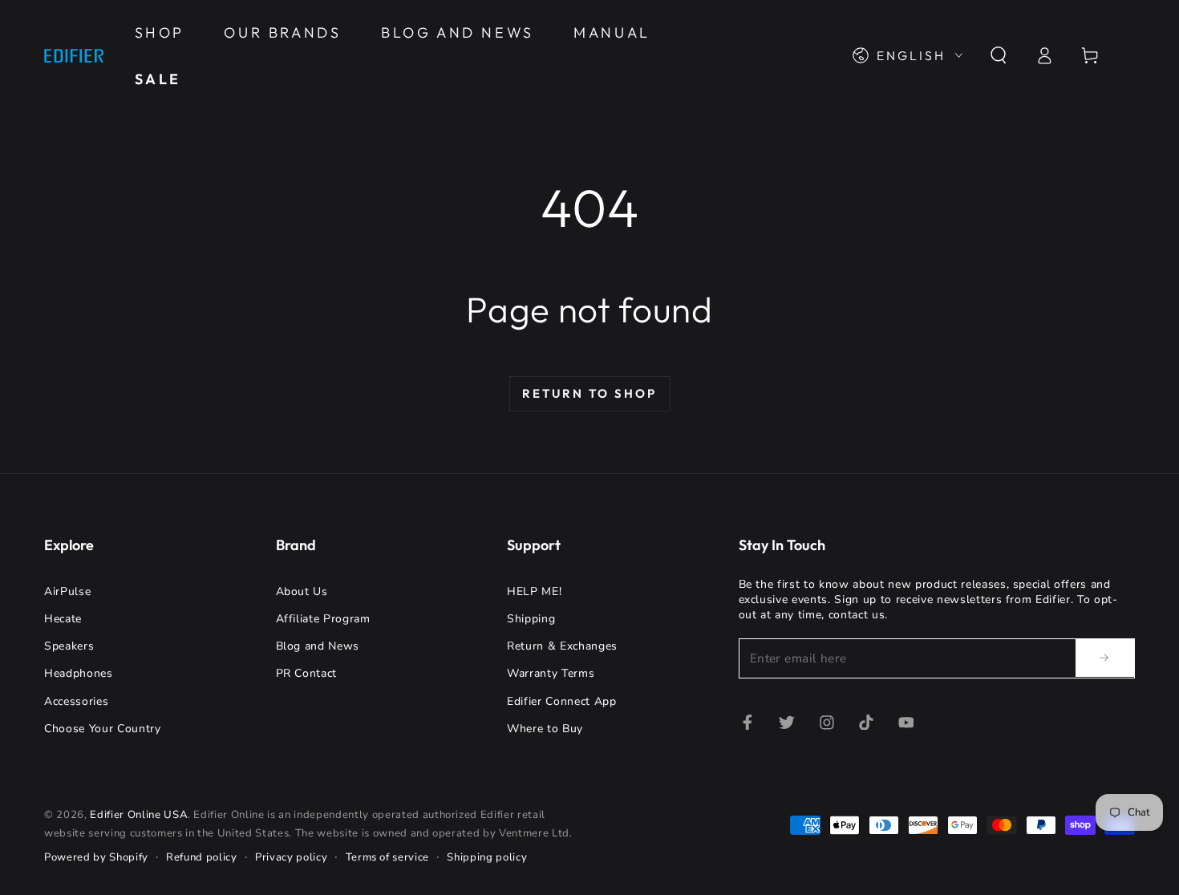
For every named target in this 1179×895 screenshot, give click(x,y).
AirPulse (67, 591)
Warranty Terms (550, 673)
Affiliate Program (323, 618)
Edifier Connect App (562, 701)
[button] (998, 55)
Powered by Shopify (96, 857)
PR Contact (307, 673)
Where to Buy (545, 728)
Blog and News (318, 646)
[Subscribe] (1105, 657)
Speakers (69, 646)
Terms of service (388, 857)
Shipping (531, 618)
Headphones (78, 673)
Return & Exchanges (562, 646)
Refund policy (201, 857)
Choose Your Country (102, 728)
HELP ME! (534, 591)
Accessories (76, 701)
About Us (302, 591)
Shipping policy (487, 857)
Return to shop (589, 393)
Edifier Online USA (139, 815)
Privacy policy (291, 857)
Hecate (63, 618)
